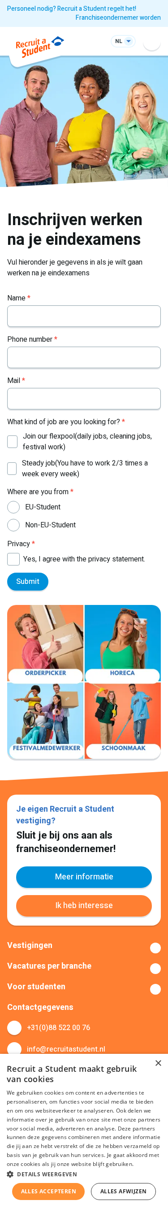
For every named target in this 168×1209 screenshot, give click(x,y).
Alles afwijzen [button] (123, 1191)
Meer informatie (84, 877)
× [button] (158, 1063)
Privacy (21, 544)
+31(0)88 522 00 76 (58, 1027)
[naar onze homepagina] (40, 48)
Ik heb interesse (84, 906)
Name (18, 298)
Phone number (32, 339)
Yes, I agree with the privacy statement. (84, 559)
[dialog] (84, 1131)
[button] (84, 1174)
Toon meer (84, 948)
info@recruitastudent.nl (66, 1049)
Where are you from (40, 492)
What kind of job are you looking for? (66, 422)
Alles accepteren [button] (48, 1191)
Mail (16, 380)
